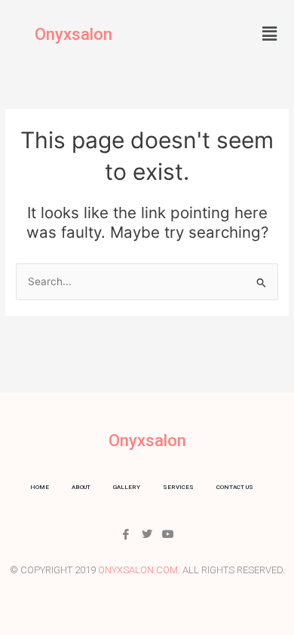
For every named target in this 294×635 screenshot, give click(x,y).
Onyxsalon (73, 34)
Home (39, 487)
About (81, 487)
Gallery (126, 487)
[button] (270, 33)
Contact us (234, 487)
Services (178, 487)
